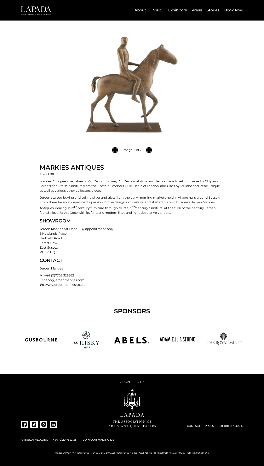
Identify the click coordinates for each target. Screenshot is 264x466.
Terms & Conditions (198, 453)
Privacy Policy (177, 453)
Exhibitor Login (231, 426)
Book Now (233, 10)
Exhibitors (177, 10)
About (140, 10)
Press (197, 10)
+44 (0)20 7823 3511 (65, 439)
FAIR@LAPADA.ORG (34, 439)
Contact (193, 426)
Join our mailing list (99, 439)
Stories (213, 10)
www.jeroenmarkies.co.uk (65, 285)
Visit (157, 10)
